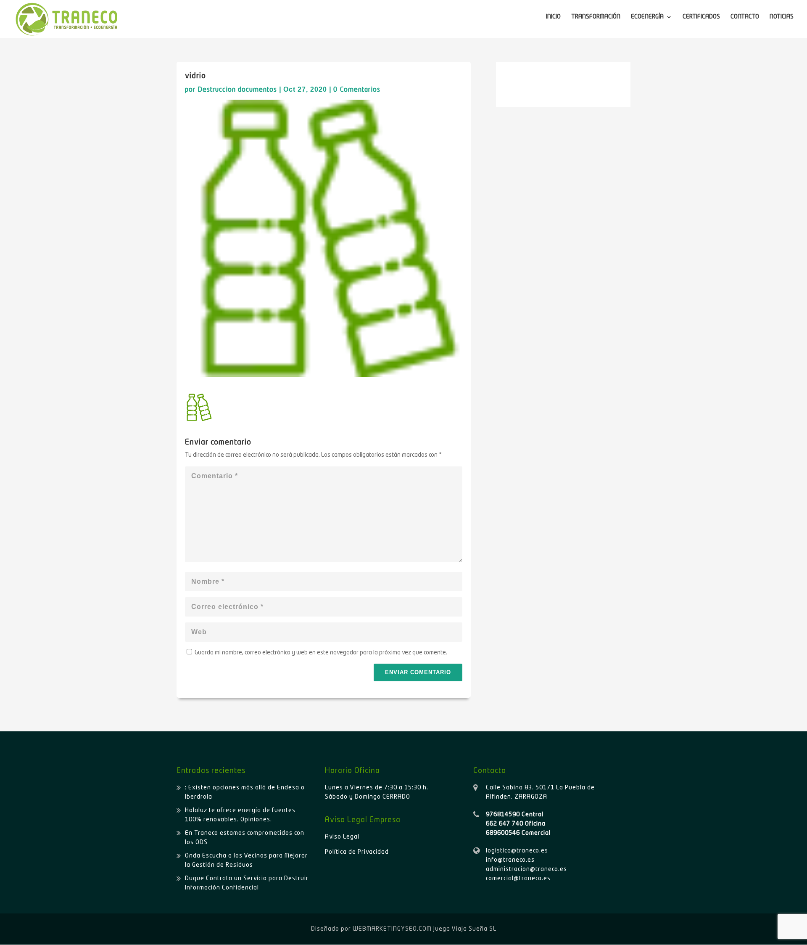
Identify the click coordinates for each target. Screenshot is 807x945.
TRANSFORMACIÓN (595, 17)
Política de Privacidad (357, 852)
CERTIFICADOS (701, 17)
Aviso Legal (342, 837)
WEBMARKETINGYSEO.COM (392, 929)
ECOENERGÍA (647, 17)
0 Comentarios (356, 90)
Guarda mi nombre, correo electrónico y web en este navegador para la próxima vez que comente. (321, 653)
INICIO (553, 17)
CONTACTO (745, 17)
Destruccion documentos (237, 90)
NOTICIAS (782, 17)
